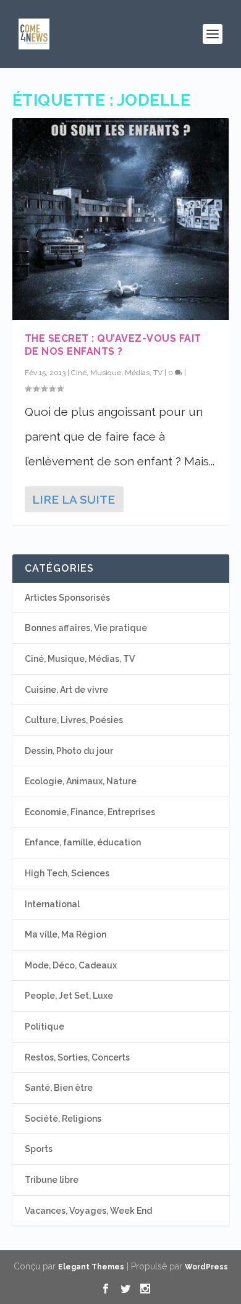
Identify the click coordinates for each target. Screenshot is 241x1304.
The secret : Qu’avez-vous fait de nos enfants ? (113, 344)
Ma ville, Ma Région (65, 934)
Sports (39, 1149)
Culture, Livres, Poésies (74, 720)
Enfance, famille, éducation (83, 842)
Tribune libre (51, 1180)
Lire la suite (73, 499)
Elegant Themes (91, 1267)
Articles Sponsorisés (67, 598)
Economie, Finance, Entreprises (90, 812)
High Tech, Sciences (67, 873)
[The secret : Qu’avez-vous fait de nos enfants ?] (120, 219)
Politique (44, 1026)
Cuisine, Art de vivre (66, 690)
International (52, 904)
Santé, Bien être (59, 1088)
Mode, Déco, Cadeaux (71, 965)
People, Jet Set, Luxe (69, 996)
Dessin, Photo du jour (69, 751)
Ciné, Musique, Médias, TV (117, 372)
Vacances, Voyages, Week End (88, 1211)
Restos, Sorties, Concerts (77, 1057)
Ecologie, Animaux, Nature (81, 781)
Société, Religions (63, 1119)
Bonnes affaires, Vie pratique (86, 628)
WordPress (206, 1267)
